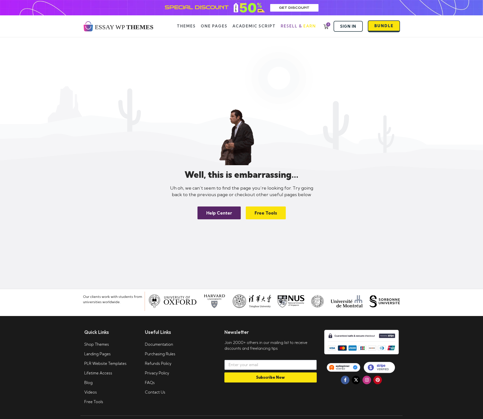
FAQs (150, 382)
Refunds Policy (158, 363)
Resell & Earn (298, 26)
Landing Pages (97, 354)
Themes (186, 26)
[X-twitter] (356, 380)
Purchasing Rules (160, 354)
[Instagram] (367, 380)
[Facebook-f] (345, 380)
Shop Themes (96, 344)
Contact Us (155, 392)
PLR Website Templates (105, 363)
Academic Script (254, 26)
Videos (90, 392)
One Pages (214, 26)
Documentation (159, 344)
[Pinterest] (377, 380)
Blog (88, 382)
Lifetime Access (98, 373)
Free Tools (93, 401)
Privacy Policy (157, 373)
